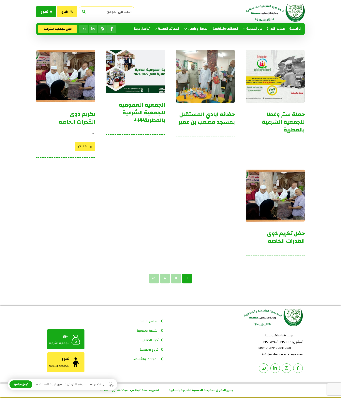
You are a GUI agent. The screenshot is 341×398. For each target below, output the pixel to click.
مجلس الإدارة (149, 321)
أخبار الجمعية (149, 340)
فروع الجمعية (149, 350)
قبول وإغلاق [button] (20, 384)
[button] (84, 12)
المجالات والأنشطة (145, 359)
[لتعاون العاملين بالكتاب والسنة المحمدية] (275, 13)
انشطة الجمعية (147, 331)
